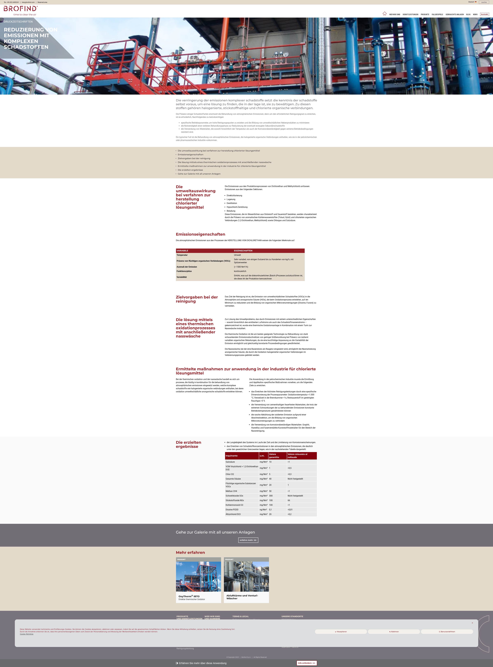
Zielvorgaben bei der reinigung (194, 158)
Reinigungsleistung (185, 648)
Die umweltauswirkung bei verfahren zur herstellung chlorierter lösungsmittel (219, 150)
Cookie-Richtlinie (26, 634)
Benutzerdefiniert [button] (448, 632)
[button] (484, 2)
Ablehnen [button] (395, 632)
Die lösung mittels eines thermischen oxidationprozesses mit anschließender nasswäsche (224, 162)
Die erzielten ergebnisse (190, 170)
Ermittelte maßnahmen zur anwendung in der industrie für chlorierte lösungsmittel (222, 166)
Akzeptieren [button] (342, 632)
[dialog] (246, 633)
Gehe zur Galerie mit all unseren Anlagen (199, 174)
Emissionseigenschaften (190, 154)
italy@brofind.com (28, 2)
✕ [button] (472, 623)
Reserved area (42, 2)
